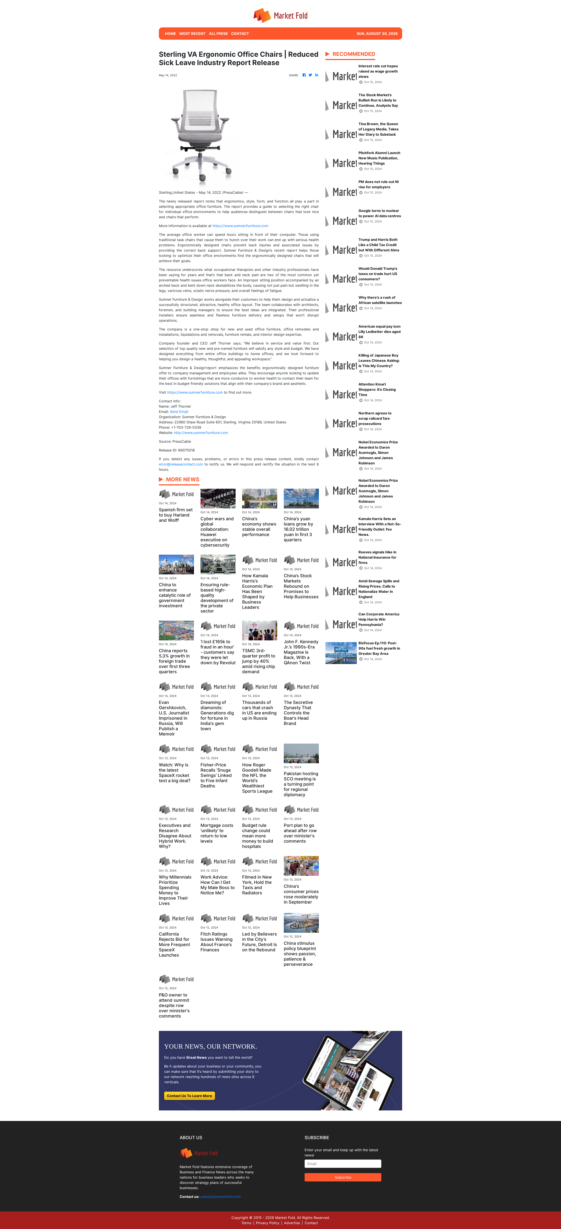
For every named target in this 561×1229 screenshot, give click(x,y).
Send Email (179, 411)
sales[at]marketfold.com (220, 1196)
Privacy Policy (267, 1223)
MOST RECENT (192, 33)
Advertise (292, 1223)
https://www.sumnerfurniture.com (240, 226)
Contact (311, 1223)
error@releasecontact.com (181, 464)
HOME (170, 33)
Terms (246, 1223)
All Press (218, 33)
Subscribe (343, 1177)
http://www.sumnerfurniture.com (201, 432)
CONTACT (240, 33)
